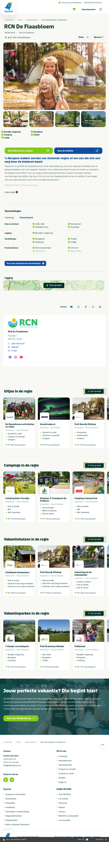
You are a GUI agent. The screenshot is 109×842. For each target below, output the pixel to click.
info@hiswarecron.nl (12, 765)
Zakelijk (61, 778)
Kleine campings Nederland (17, 824)
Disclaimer (77, 837)
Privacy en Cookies (63, 837)
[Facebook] (5, 779)
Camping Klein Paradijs (17, 498)
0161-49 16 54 (17, 343)
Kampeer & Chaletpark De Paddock (53, 499)
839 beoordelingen (19, 593)
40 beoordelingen (52, 445)
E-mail (14, 350)
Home (20, 20)
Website (15, 347)
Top (102, 744)
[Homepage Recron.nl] (8, 836)
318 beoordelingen (18, 519)
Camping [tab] (9, 217)
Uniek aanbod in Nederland (71, 3)
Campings (62, 756)
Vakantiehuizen (65, 760)
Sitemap (96, 837)
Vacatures (62, 803)
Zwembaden (10, 799)
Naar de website (65, 150)
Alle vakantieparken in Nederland (54, 20)
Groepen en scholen (67, 769)
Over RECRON (64, 794)
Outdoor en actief (66, 773)
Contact (61, 811)
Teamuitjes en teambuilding (17, 811)
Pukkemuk (79, 646)
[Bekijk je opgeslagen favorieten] (75, 9)
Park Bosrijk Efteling (85, 424)
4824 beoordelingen (88, 593)
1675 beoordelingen (88, 519)
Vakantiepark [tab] (26, 217)
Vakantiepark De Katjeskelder (83, 573)
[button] (103, 424)
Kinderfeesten (11, 820)
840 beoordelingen (18, 445)
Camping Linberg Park (85, 498)
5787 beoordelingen (88, 445)
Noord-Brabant (22, 430)
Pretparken (10, 803)
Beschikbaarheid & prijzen (20, 150)
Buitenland (55, 427)
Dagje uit (62, 782)
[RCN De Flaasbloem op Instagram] (16, 357)
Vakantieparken (88, 9)
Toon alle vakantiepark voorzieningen (24, 263)
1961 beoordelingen (21, 37)
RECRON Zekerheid (94, 3)
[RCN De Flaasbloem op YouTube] (21, 357)
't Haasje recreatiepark (17, 646)
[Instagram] (11, 779)
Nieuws (61, 807)
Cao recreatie (64, 820)
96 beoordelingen (52, 667)
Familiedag (10, 807)
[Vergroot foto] (15, 119)
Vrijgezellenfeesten (13, 816)
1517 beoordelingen (88, 667)
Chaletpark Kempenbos (17, 572)
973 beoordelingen (19, 667)
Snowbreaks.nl (47, 424)
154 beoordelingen (53, 519)
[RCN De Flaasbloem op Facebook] (10, 357)
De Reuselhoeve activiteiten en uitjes (19, 425)
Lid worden (63, 799)
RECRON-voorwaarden (68, 816)
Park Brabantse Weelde (52, 646)
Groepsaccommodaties (15, 794)
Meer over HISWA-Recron (19, 718)
